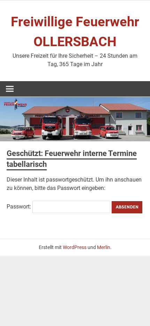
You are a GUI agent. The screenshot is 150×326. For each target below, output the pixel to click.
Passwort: (19, 206)
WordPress (75, 247)
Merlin (103, 247)
